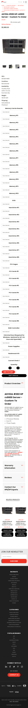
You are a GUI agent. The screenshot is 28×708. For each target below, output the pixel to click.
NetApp (14, 652)
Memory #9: (14, 172)
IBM (14, 636)
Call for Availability (7, 534)
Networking (14, 582)
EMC (14, 650)
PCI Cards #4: (14, 293)
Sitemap (14, 603)
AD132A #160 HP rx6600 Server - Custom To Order (7, 523)
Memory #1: (14, 115)
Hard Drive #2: (14, 215)
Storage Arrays (14, 578)
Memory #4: (14, 137)
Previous (2, 512)
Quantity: (14, 364)
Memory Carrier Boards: (14, 108)
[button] (14, 675)
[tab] (14, 383)
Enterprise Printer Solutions (14, 622)
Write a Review (6, 24)
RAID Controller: (14, 328)
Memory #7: (14, 158)
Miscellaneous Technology (14, 626)
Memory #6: (14, 151)
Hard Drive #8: (14, 257)
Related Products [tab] (13, 499)
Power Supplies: (14, 346)
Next (26, 512)
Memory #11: (14, 186)
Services (14, 584)
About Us (14, 586)
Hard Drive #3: (14, 222)
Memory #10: (14, 179)
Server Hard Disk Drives (14, 580)
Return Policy (14, 592)
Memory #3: (14, 130)
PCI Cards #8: (14, 321)
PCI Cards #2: (14, 278)
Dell (14, 638)
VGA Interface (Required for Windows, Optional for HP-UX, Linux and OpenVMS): (14, 337)
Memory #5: (14, 144)
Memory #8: (14, 165)
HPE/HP (14, 642)
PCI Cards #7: (14, 314)
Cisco (14, 644)
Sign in (11, 600)
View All (14, 656)
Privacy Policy (14, 590)
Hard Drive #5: (14, 236)
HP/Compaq (14, 646)
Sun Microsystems (14, 640)
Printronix (14, 654)
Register (17, 600)
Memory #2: (14, 122)
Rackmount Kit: (14, 353)
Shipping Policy (14, 594)
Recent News (14, 596)
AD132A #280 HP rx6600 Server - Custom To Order (20, 523)
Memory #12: (14, 193)
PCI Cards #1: (14, 271)
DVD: (14, 200)
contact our (13, 453)
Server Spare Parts (14, 574)
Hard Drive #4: (14, 229)
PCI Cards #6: (14, 307)
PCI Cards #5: (14, 300)
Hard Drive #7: (14, 250)
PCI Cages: (14, 264)
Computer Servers (14, 614)
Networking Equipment (14, 620)
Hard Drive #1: (14, 208)
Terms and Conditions (14, 588)
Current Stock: (14, 361)
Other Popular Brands (14, 624)
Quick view (7, 530)
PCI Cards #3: (14, 285)
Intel (14, 648)
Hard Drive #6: (14, 243)
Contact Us (14, 598)
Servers (14, 576)
